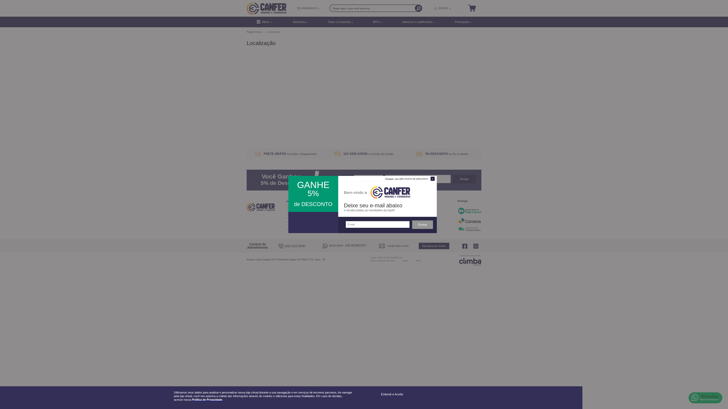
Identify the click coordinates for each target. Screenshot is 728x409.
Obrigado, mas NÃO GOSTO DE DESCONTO (406, 179)
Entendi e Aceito (392, 394)
